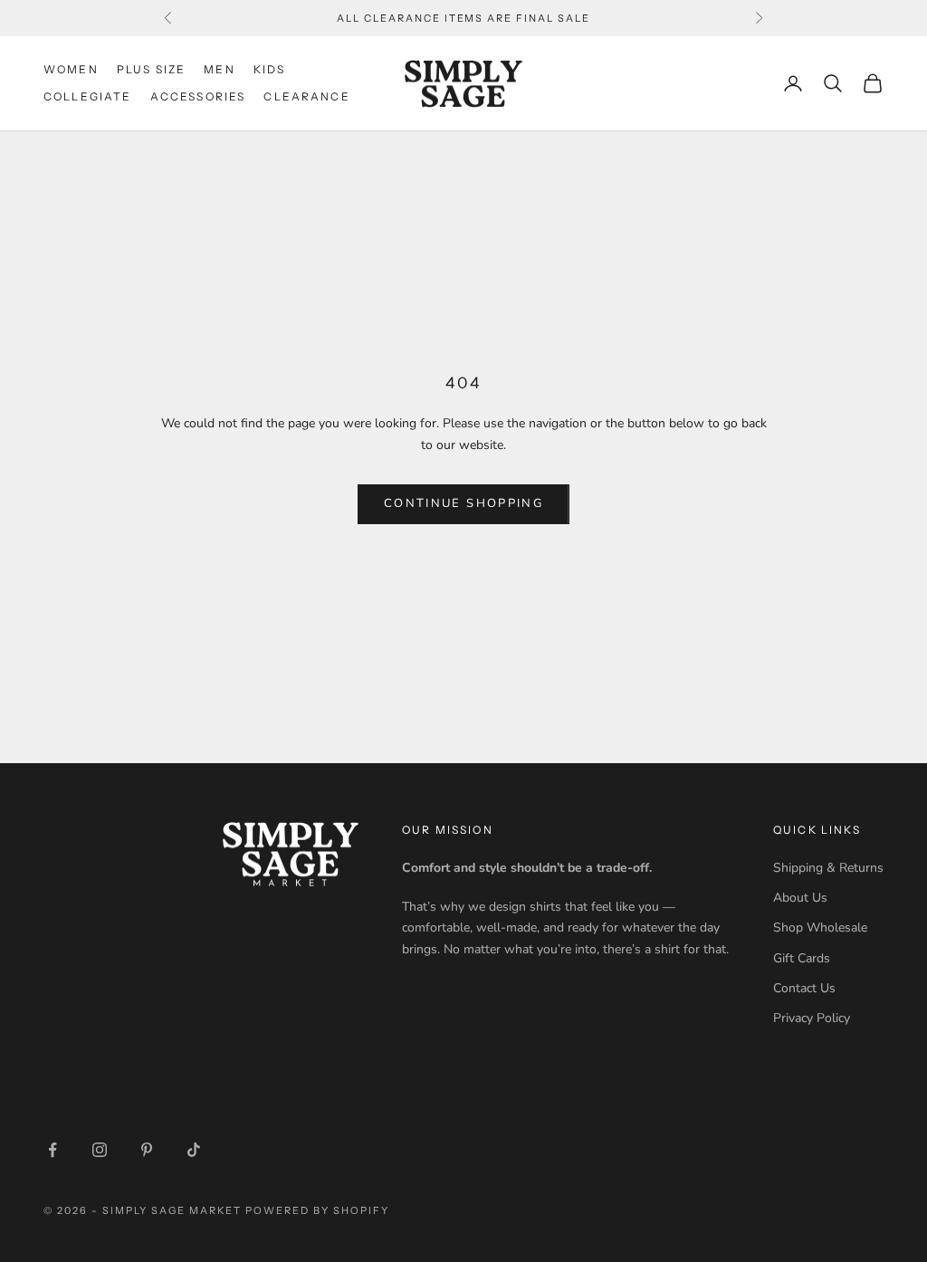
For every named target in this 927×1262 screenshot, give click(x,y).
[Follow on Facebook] (52, 1150)
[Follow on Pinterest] (147, 1150)
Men (219, 69)
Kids (269, 69)
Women (71, 69)
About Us (800, 897)
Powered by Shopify (317, 1210)
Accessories (198, 96)
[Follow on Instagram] (100, 1150)
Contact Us (804, 988)
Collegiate (87, 96)
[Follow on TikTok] (194, 1150)
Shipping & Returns (828, 867)
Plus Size (151, 69)
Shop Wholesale (820, 927)
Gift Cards (801, 958)
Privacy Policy (811, 1018)
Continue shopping (463, 503)
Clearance (306, 96)
